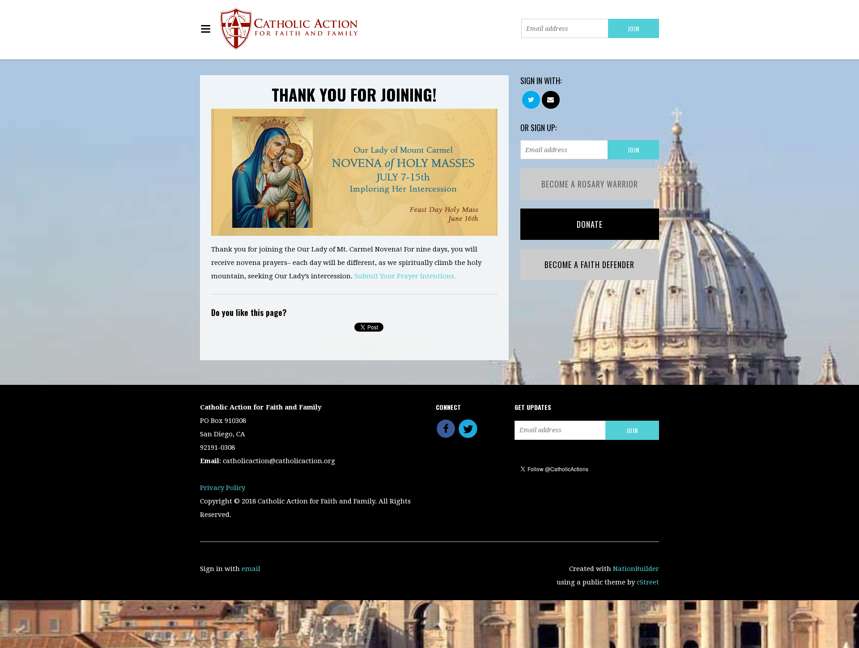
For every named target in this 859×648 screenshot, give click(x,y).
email (251, 569)
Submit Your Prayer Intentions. (405, 276)
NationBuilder (636, 569)
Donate (590, 224)
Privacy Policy (222, 488)
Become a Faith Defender (589, 264)
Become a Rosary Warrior (589, 184)
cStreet (648, 582)
